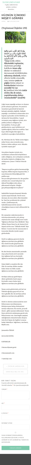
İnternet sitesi (7, 423)
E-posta (5, 413)
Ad (3, 403)
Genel (4, 21)
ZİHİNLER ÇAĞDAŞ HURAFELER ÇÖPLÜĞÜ (18, 366)
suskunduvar (14, 21)
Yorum (4, 389)
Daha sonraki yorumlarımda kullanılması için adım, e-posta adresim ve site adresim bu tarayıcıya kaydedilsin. (15, 438)
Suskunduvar (11, 2)
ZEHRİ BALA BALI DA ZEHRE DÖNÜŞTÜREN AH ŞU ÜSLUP (17, 372)
